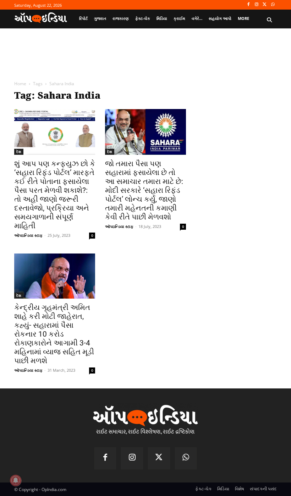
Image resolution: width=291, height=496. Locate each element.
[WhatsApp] (273, 5)
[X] (264, 5)
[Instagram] (257, 5)
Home (20, 84)
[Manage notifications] (15, 480)
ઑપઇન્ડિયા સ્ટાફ (28, 235)
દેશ (18, 151)
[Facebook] (249, 5)
